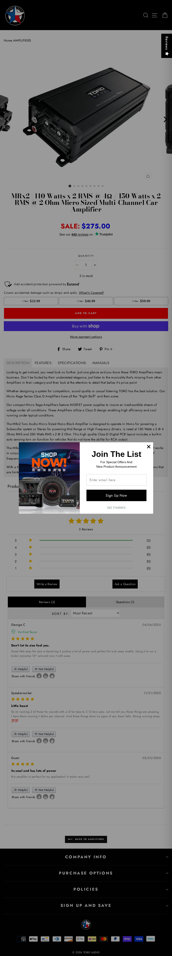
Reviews (166, 43)
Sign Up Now (116, 495)
